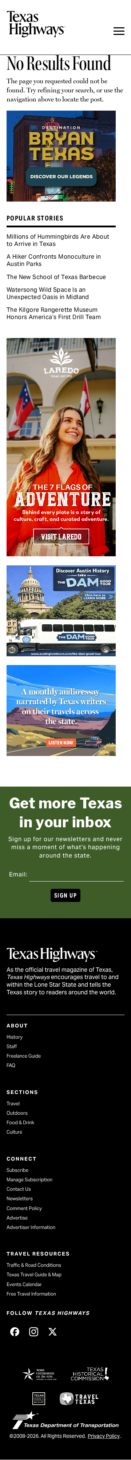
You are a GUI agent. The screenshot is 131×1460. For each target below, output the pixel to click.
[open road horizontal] (61, 753)
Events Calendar (24, 1284)
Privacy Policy (104, 1436)
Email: (18, 874)
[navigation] (119, 31)
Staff (12, 1046)
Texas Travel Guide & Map (34, 1275)
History (15, 1037)
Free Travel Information (31, 1294)
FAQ (11, 1065)
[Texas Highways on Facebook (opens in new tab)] (15, 1332)
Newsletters (20, 1199)
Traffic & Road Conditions (34, 1265)
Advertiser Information (31, 1227)
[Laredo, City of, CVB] (61, 553)
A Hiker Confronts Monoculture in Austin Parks (54, 260)
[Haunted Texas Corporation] (61, 653)
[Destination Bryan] (61, 199)
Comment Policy (24, 1208)
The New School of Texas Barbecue (56, 277)
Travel (13, 1104)
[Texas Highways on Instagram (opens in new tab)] (33, 1332)
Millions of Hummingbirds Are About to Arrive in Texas (58, 240)
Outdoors (17, 1113)
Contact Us (19, 1189)
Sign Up (65, 895)
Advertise (17, 1218)
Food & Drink (20, 1122)
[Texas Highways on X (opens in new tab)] (52, 1332)
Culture (14, 1132)
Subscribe (17, 1170)
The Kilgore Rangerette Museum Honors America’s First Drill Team (54, 313)
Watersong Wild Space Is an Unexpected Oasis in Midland (48, 293)
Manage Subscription (29, 1180)
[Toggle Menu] (119, 31)
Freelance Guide (24, 1056)
